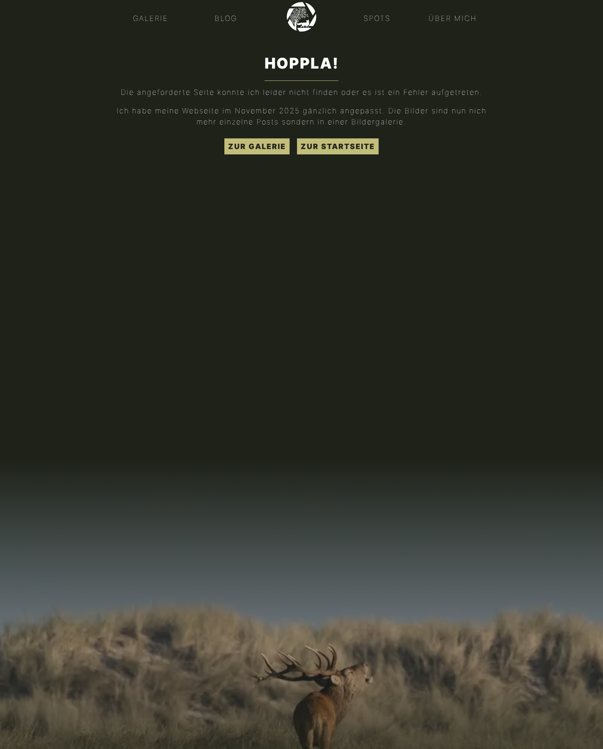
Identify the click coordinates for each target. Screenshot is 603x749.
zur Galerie (257, 146)
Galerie (150, 18)
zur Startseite (338, 146)
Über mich (452, 18)
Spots (377, 18)
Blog (226, 18)
